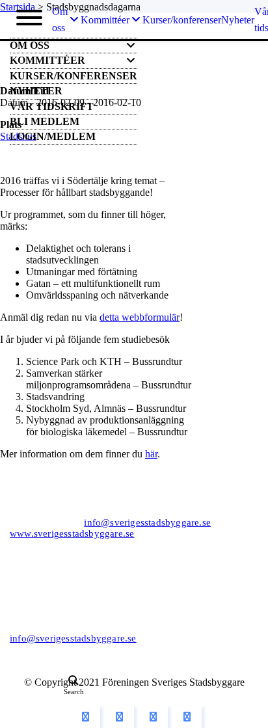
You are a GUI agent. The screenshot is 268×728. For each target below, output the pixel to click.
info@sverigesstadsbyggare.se (147, 522)
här (151, 453)
